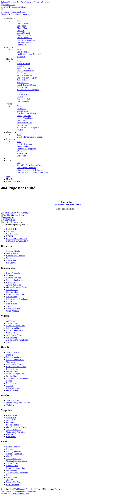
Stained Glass (12, 289)
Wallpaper (10, 258)
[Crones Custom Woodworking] (14, 213)
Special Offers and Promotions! (67, 204)
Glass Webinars (12, 311)
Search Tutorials (13, 273)
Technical (10, 405)
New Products (12, 253)
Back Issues (11, 418)
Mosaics (9, 275)
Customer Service (19, 12)
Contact (21, 489)
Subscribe (16, 7)
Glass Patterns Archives (16, 427)
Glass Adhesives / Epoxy (16, 287)
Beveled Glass (12, 292)
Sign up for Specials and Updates (15, 14)
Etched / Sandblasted (15, 280)
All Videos (10, 321)
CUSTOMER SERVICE (16, 238)
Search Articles (12, 400)
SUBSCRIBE (12, 229)
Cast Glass (10, 282)
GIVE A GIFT (12, 234)
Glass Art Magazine (42, 2)
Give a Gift (5, 7)
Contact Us (5, 12)
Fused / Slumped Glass (15, 294)
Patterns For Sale (13, 308)
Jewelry (9, 306)
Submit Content (12, 425)
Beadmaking (11, 297)
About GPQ (11, 420)
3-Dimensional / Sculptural (17, 299)
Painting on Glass (13, 278)
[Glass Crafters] (8, 220)
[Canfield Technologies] (11, 222)
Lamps (9, 301)
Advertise (30, 489)
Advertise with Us (13, 429)
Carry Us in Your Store (15, 432)
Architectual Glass (13, 285)
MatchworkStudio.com (20, 494)
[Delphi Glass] (7, 217)
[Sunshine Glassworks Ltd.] (13, 215)
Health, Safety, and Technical (18, 403)
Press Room (11, 260)
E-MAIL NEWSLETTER (17, 241)
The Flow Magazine (25, 2)
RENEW (10, 231)
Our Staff (10, 422)
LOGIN (9, 236)
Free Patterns (11, 304)
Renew (24, 7)
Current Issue (11, 415)
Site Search (11, 263)
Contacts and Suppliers (15, 256)
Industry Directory (8, 2)
